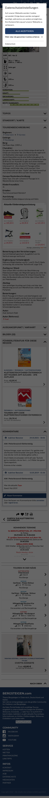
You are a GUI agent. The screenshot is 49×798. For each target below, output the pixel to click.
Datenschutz (10, 44)
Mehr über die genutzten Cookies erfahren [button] (22, 37)
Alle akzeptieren (25, 31)
